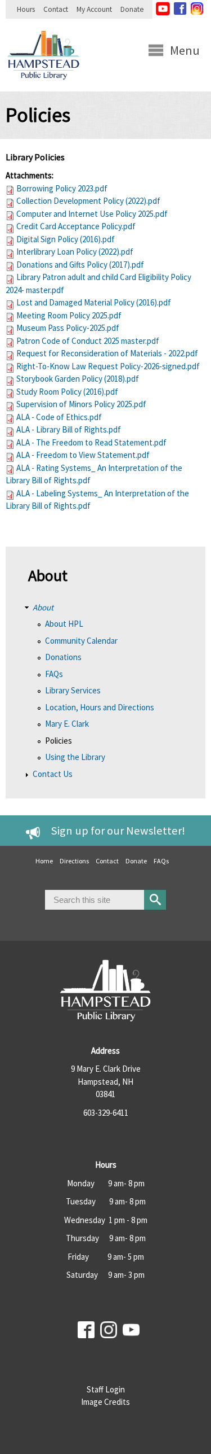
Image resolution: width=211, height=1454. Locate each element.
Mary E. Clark (67, 723)
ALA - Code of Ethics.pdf (59, 417)
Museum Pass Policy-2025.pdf (67, 327)
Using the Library (75, 757)
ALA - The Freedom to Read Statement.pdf (91, 442)
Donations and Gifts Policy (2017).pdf (80, 264)
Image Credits (105, 1401)
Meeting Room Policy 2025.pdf (69, 315)
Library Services (73, 690)
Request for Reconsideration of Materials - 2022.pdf (107, 353)
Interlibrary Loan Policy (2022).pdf (74, 251)
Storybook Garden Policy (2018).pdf (77, 378)
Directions (74, 861)
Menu (185, 50)
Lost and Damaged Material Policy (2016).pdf (93, 302)
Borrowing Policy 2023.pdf (61, 188)
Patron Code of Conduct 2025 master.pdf (87, 340)
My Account (94, 9)
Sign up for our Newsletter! (118, 830)
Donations (63, 657)
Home (44, 861)
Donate (132, 9)
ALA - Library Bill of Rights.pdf (68, 429)
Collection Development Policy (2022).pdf (88, 200)
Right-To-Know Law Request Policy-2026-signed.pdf (108, 366)
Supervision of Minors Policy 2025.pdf (81, 404)
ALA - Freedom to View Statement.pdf (83, 454)
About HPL (64, 623)
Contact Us (53, 774)
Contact (55, 9)
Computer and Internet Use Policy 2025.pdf (92, 213)
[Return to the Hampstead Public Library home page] (44, 84)
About (43, 607)
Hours (26, 9)
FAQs (54, 674)
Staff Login (106, 1389)
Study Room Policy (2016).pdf (67, 391)
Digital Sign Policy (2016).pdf (65, 239)
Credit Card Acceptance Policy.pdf (76, 226)
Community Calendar (81, 640)
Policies (58, 740)
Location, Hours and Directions (99, 707)
